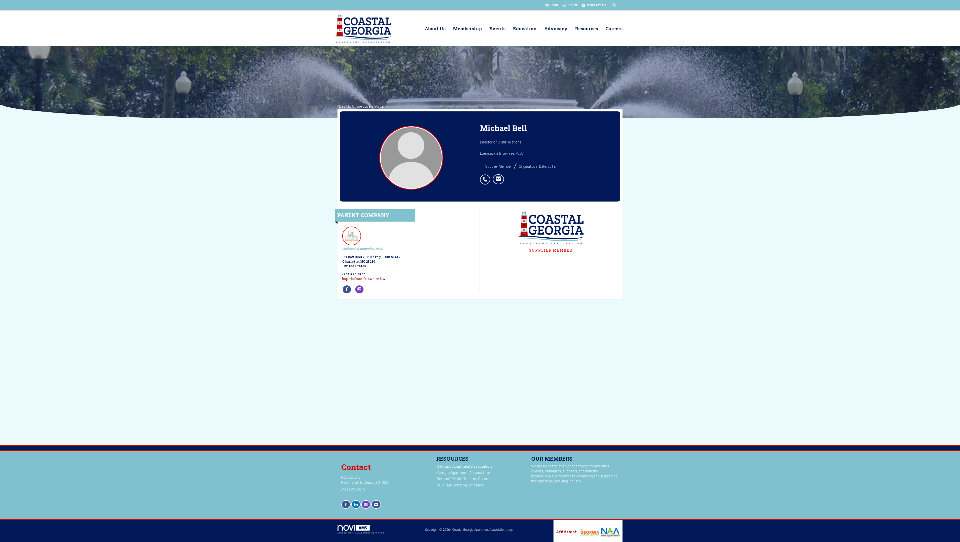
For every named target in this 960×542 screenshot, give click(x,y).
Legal (510, 529)
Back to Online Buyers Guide (361, 106)
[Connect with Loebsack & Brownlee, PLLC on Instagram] (359, 289)
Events (497, 29)
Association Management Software (361, 533)
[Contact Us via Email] (376, 504)
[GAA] (589, 532)
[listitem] (486, 176)
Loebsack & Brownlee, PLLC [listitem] (362, 249)
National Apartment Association (464, 466)
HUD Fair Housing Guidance (460, 485)
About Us (435, 29)
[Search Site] (615, 5)
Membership (467, 29)
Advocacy (556, 29)
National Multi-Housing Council (464, 478)
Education (525, 29)
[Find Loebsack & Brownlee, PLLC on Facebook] (347, 289)
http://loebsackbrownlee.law (363, 279)
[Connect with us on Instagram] (365, 504)
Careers (614, 29)
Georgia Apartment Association (463, 472)
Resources (586, 29)
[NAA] (610, 532)
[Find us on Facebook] (345, 504)
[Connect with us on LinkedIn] (355, 504)
